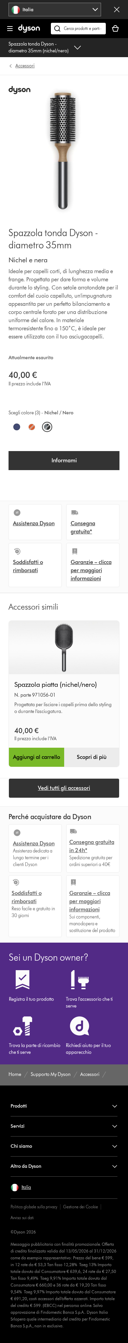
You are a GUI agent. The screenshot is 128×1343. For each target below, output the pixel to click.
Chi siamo (21, 1146)
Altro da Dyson (26, 1166)
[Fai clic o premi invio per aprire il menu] (9, 28)
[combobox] (55, 9)
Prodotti (19, 1106)
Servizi (18, 1126)
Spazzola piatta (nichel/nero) (55, 684)
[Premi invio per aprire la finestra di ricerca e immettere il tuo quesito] (78, 28)
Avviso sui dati (22, 1217)
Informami (64, 460)
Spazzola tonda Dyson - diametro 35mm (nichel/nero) (39, 47)
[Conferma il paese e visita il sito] (116, 9)
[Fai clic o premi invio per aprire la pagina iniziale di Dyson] (29, 31)
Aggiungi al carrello (36, 757)
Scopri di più (91, 757)
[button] (21, 1187)
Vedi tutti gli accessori (64, 788)
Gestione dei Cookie (80, 1206)
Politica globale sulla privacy (34, 1206)
